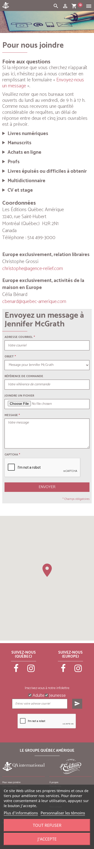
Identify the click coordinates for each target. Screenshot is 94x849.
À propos (53, 782)
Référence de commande (24, 376)
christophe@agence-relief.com (32, 269)
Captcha (12, 454)
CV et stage (20, 190)
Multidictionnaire (26, 180)
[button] (47, 570)
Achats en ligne (24, 152)
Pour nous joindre (11, 782)
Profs (14, 161)
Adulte (38, 695)
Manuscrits (19, 143)
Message (11, 415)
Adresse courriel (19, 337)
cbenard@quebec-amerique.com (34, 301)
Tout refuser (47, 825)
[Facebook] (16, 671)
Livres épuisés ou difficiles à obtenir (47, 171)
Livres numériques (28, 133)
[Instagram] (31, 671)
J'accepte (47, 839)
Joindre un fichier (19, 396)
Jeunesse (57, 695)
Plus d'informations (21, 812)
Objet (9, 356)
